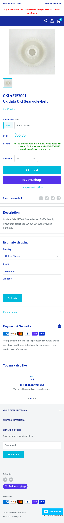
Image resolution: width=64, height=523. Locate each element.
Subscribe (13, 454)
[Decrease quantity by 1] (18, 158)
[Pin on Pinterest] (47, 198)
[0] (58, 21)
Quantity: (8, 158)
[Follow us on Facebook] (5, 479)
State (6, 263)
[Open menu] (4, 21)
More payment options (32, 187)
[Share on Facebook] (41, 198)
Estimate (13, 298)
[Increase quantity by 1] (34, 158)
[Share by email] (59, 198)
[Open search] (46, 21)
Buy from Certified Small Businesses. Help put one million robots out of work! (32, 11)
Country (7, 249)
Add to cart (32, 169)
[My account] (52, 21)
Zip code (7, 278)
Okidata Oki (9, 108)
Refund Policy (10, 311)
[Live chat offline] (52, 510)
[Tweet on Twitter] (53, 198)
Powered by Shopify (12, 516)
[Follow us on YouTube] (11, 479)
